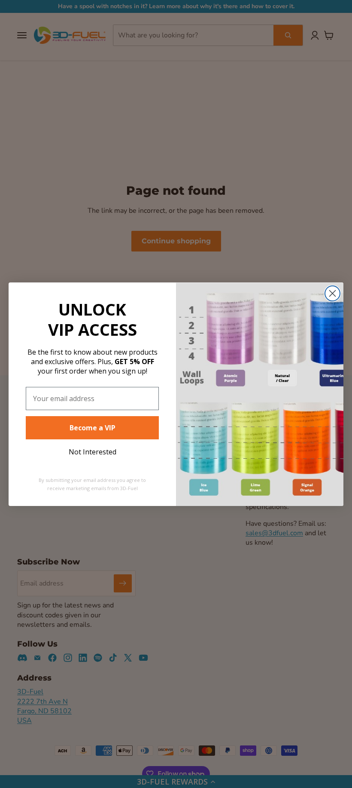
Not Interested (92, 452)
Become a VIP (92, 427)
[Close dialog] (332, 293)
